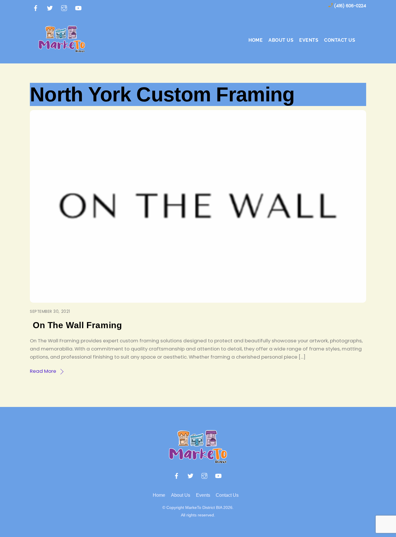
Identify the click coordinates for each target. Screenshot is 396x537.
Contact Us (339, 40)
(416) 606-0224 (350, 6)
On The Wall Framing (77, 325)
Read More (43, 371)
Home (255, 40)
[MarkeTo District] (62, 49)
